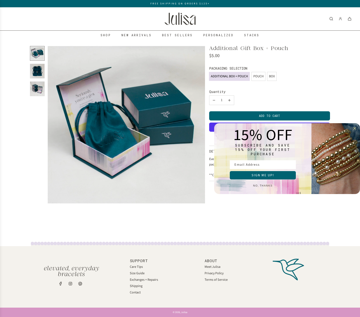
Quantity (217, 91)
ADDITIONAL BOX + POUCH (229, 76)
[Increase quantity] (229, 100)
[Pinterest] (80, 283)
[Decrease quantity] (214, 100)
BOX (272, 76)
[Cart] (349, 18)
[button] (51, 124)
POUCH (258, 76)
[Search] (331, 18)
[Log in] (340, 18)
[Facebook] (60, 283)
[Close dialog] (355, 128)
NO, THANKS (262, 185)
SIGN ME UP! (263, 175)
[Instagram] (70, 283)
